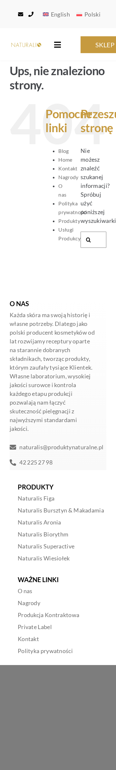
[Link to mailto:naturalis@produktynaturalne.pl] (20, 14)
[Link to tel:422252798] (31, 14)
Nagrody (68, 177)
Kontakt (67, 168)
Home (65, 159)
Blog (63, 151)
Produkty (69, 221)
